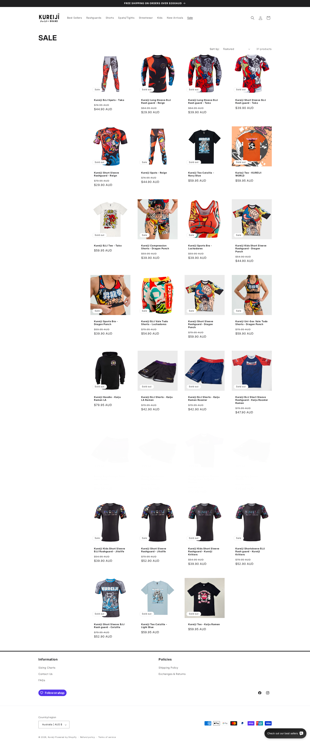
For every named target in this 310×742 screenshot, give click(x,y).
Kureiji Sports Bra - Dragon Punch (106, 323)
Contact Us (45, 674)
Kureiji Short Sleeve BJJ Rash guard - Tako (250, 101)
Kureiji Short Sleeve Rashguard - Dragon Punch (200, 324)
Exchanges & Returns (172, 674)
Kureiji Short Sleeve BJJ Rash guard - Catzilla (109, 626)
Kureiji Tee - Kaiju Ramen (204, 624)
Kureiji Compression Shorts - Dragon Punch (155, 247)
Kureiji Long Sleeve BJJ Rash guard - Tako (203, 101)
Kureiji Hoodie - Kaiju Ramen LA (107, 398)
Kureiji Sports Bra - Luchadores (200, 247)
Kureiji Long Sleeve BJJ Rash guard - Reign (156, 101)
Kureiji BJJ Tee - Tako (108, 245)
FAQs (41, 680)
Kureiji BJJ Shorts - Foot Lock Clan (109, 478)
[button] (253, 18)
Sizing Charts (46, 667)
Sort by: (215, 48)
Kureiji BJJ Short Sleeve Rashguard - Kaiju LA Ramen (203, 479)
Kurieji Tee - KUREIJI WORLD (248, 174)
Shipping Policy (168, 667)
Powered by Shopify (66, 737)
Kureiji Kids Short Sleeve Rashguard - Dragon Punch (251, 248)
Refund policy (87, 737)
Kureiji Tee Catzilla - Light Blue (154, 626)
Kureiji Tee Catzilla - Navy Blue (201, 174)
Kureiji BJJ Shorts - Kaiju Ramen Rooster (204, 398)
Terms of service (107, 737)
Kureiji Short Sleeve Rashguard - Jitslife (153, 550)
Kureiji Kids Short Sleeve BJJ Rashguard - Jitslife (109, 550)
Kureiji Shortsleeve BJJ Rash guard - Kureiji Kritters (250, 551)
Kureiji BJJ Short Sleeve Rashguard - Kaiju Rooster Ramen (251, 399)
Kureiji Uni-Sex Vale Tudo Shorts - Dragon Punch (251, 323)
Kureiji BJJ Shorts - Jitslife (247, 478)
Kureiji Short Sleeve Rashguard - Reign (106, 174)
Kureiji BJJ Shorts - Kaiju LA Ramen (157, 398)
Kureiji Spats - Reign (154, 172)
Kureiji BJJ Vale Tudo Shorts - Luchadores (154, 323)
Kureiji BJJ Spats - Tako (109, 100)
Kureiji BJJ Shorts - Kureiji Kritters (153, 478)
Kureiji (51, 737)
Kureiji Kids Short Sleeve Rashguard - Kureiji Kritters (203, 551)
